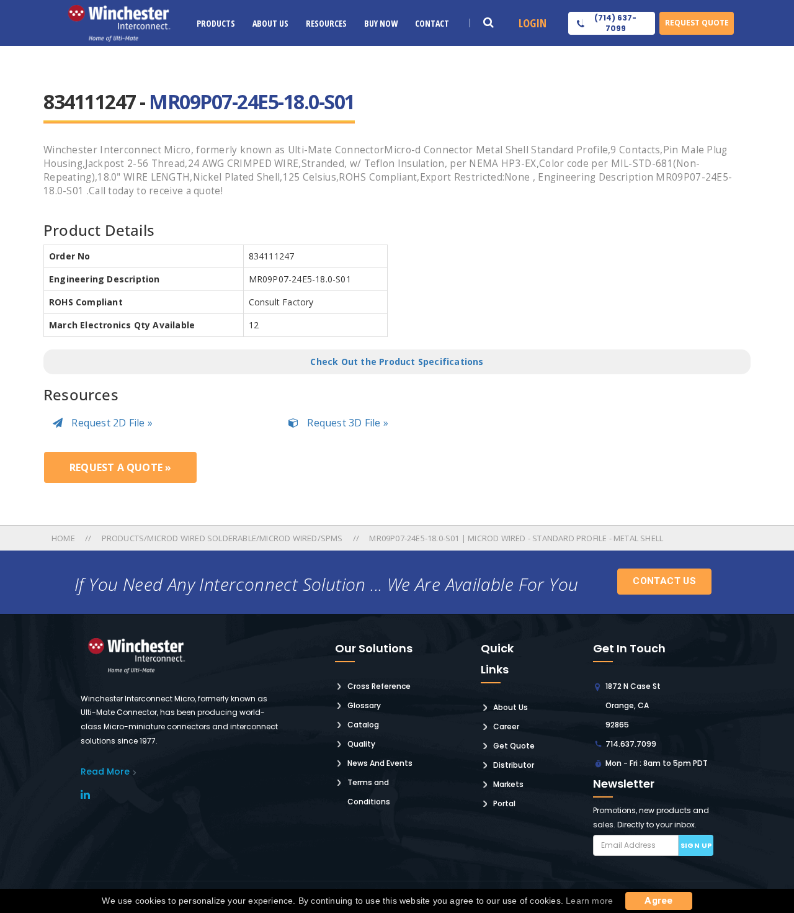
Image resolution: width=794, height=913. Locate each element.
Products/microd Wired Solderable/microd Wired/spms (222, 538)
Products (216, 23)
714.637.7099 (630, 744)
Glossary (364, 705)
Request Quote (697, 22)
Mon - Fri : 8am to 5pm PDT (656, 763)
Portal (504, 803)
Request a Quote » (120, 467)
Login (532, 23)
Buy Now (381, 23)
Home (64, 538)
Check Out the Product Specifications (396, 361)
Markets (508, 784)
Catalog (363, 724)
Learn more (589, 901)
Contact (432, 23)
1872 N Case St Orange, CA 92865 (633, 705)
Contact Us (664, 581)
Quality (361, 744)
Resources (326, 23)
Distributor (513, 765)
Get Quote (514, 745)
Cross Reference (379, 686)
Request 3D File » (346, 423)
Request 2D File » (111, 423)
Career (506, 726)
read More (105, 771)
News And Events (380, 763)
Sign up (696, 845)
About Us (270, 23)
